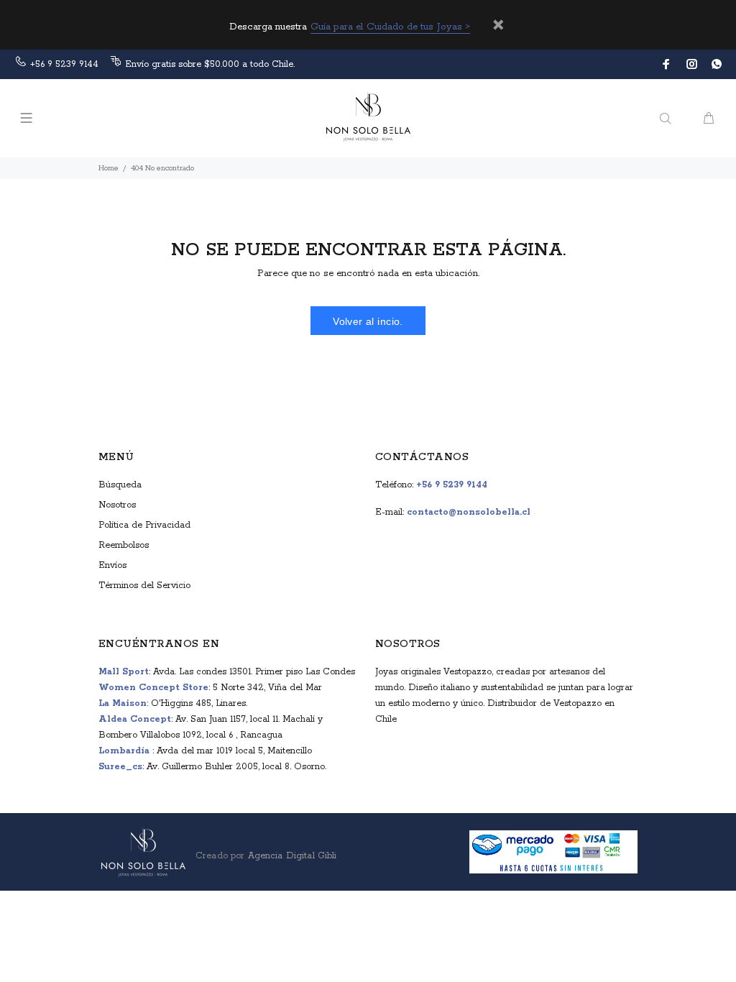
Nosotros (117, 505)
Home (108, 168)
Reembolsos (123, 545)
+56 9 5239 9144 (64, 64)
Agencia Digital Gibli (290, 855)
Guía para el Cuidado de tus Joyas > (390, 27)
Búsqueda (120, 484)
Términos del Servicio (144, 585)
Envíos (112, 565)
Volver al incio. (368, 321)
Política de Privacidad (144, 525)
